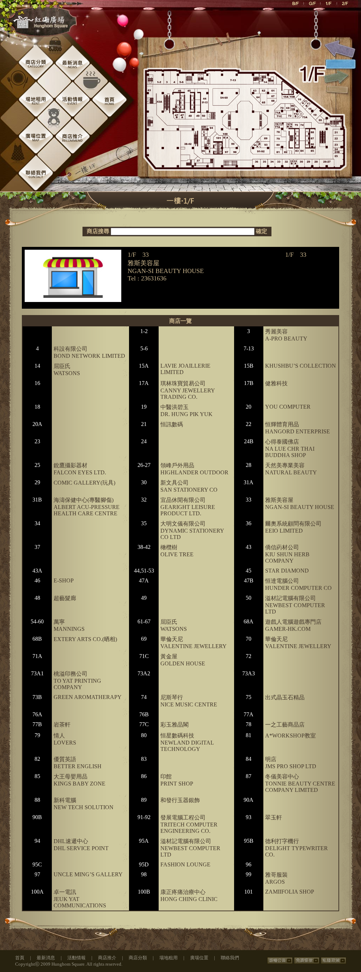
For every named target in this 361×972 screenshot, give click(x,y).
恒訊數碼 (171, 424)
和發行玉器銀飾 (180, 800)
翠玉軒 (273, 817)
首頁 (19, 957)
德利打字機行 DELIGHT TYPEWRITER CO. (296, 848)
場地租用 (168, 957)
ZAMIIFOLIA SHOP (289, 892)
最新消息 (46, 957)
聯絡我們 (230, 957)
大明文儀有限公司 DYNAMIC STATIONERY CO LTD (192, 530)
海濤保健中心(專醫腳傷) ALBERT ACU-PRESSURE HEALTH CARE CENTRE (87, 506)
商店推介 (107, 957)
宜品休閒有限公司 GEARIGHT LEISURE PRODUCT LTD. (187, 506)
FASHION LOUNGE (185, 864)
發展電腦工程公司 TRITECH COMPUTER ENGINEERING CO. (189, 824)
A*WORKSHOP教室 (290, 736)
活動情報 (76, 957)
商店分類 (138, 957)
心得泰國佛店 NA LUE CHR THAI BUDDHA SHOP (289, 448)
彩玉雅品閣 (174, 725)
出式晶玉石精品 (285, 697)
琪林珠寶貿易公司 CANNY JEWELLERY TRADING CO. (187, 390)
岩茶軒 (62, 725)
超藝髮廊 (65, 598)
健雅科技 (276, 383)
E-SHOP (64, 580)
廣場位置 (199, 957)
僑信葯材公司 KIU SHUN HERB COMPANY (287, 554)
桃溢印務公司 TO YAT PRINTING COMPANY (77, 680)
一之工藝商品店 (285, 725)
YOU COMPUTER (288, 407)
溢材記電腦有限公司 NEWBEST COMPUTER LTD (295, 605)
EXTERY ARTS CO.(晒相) (85, 639)
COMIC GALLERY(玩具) (84, 483)
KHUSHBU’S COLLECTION (300, 366)
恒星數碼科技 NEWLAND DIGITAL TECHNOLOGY (187, 742)
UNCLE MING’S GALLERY (88, 874)
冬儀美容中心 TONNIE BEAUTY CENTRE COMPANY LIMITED (300, 783)
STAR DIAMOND (287, 571)
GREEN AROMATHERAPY (88, 697)
